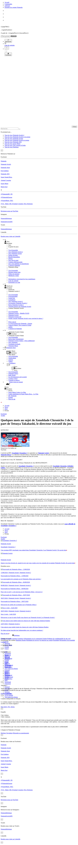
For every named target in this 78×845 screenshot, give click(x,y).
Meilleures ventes (13, 275)
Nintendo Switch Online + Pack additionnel (21, 340)
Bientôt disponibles (14, 257)
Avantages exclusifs (14, 344)
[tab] (39, 635)
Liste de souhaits (13, 281)
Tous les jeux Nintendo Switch (14, 138)
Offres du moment (13, 274)
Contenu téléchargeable (15, 262)
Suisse (6, 673)
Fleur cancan (12, 322)
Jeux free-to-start (13, 260)
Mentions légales (21, 640)
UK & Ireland (9, 695)
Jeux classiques (13, 342)
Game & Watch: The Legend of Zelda (19, 325)
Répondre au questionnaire (21, 733)
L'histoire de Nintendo (15, 328)
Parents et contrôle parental (9, 638)
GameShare (11, 300)
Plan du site (11, 399)
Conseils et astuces (14, 380)
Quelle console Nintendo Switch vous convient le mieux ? (25, 318)
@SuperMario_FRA (7, 200)
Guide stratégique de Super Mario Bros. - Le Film (23, 394)
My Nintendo (12, 396)
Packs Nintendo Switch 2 (16, 305)
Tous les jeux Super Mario (12, 143)
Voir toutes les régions (11, 668)
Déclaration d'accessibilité (67, 640)
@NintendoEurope (6, 197)
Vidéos (10, 361)
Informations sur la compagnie (33, 638)
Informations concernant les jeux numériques (21, 279)
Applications (12, 358)
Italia (6, 680)
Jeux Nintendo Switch (15, 253)
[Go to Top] (39, 402)
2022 (6, 409)
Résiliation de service (32, 640)
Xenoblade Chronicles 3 (19, 453)
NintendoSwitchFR (6, 221)
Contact (3, 642)
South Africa (8, 678)
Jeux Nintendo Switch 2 (15, 252)
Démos (10, 258)
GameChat (11, 298)
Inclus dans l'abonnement (15, 339)
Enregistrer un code (14, 282)
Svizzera (7, 692)
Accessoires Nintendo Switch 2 (17, 303)
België (6, 642)
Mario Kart (4, 187)
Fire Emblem (5, 171)
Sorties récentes (13, 255)
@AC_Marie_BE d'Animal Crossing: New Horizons (17, 204)
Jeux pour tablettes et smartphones (18, 264)
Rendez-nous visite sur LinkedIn (10, 236)
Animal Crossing (6, 180)
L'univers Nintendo (14, 265)
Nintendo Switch (6, 164)
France (7, 648)
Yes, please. (11, 707)
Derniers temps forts (14, 272)
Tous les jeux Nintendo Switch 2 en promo (17, 137)
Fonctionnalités (13, 296)
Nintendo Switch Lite (14, 317)
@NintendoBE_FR (6, 194)
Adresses (7, 6)
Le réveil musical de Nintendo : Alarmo (20, 323)
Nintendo (3, 161)
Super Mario (4, 183)
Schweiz (7, 672)
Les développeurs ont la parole (17, 377)
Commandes (8, 4)
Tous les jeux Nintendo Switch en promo (17, 140)
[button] (41, 241)
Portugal (7, 687)
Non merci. (4, 707)
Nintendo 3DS (5, 174)
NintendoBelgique (6, 218)
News (6, 407)
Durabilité (56, 640)
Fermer (3, 693)
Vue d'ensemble (13, 250)
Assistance (20, 638)
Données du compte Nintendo (14, 7)
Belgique (7, 643)
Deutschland (8, 658)
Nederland (8, 653)
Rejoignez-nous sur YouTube (9, 211)
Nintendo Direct (13, 373)
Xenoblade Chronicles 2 (26, 466)
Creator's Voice (13, 378)
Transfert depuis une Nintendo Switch (19, 306)
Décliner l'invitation (7, 733)
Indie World (12, 375)
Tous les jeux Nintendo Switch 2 (14, 135)
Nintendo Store (5, 167)
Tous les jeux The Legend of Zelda (15, 145)
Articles (10, 360)
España (7, 647)
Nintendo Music (13, 346)
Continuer (8, 693)
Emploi (10, 397)
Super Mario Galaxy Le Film (17, 392)
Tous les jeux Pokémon (12, 147)
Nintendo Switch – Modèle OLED (18, 313)
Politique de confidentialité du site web (58, 638)
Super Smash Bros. (6, 177)
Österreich (8, 683)
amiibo (10, 327)
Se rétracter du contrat (46, 640)
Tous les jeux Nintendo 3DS (13, 142)
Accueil (7, 2)
